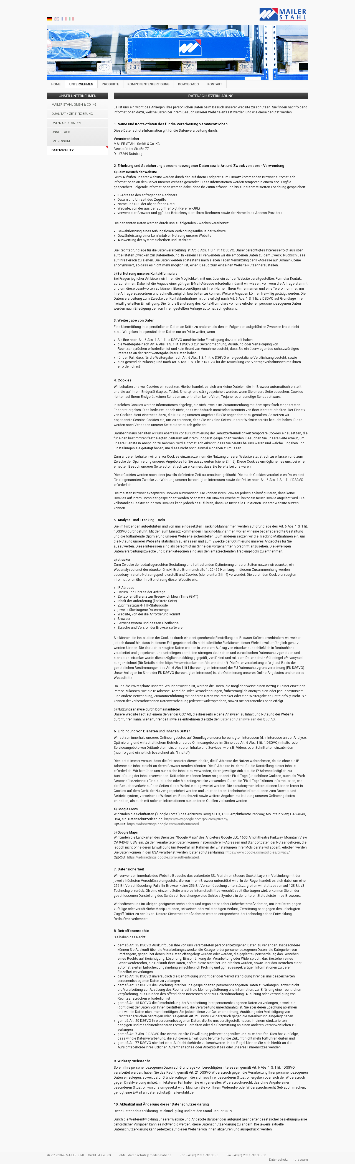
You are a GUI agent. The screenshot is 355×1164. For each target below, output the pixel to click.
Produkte (110, 84)
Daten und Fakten (66, 123)
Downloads (188, 84)
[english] (56, 19)
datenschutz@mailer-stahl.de (149, 1155)
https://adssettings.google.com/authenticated (163, 824)
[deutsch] (49, 19)
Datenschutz (63, 150)
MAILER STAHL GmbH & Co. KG (74, 104)
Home (56, 84)
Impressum (61, 141)
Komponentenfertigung (148, 84)
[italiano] (71, 19)
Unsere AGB (61, 132)
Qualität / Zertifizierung (72, 114)
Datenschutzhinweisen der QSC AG (247, 719)
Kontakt (214, 84)
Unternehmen (81, 84)
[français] (64, 19)
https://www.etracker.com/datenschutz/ (196, 663)
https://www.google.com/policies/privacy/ (196, 819)
